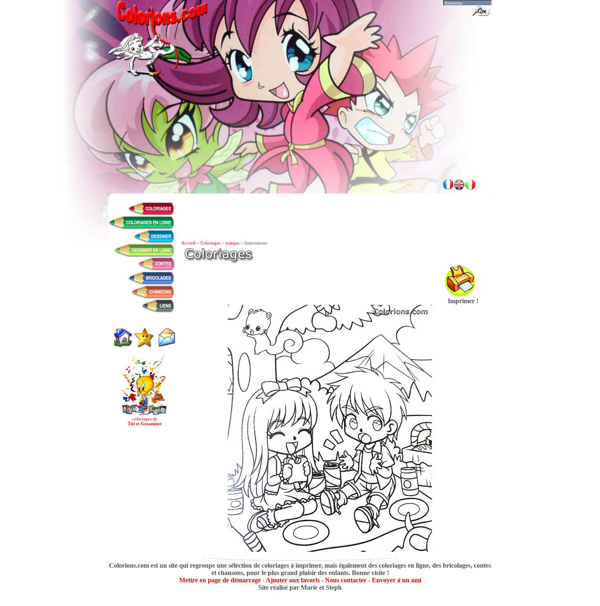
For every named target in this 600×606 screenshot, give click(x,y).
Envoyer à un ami (396, 580)
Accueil (188, 242)
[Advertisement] (300, 151)
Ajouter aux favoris (293, 580)
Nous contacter (346, 580)
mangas (232, 242)
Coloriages (210, 242)
